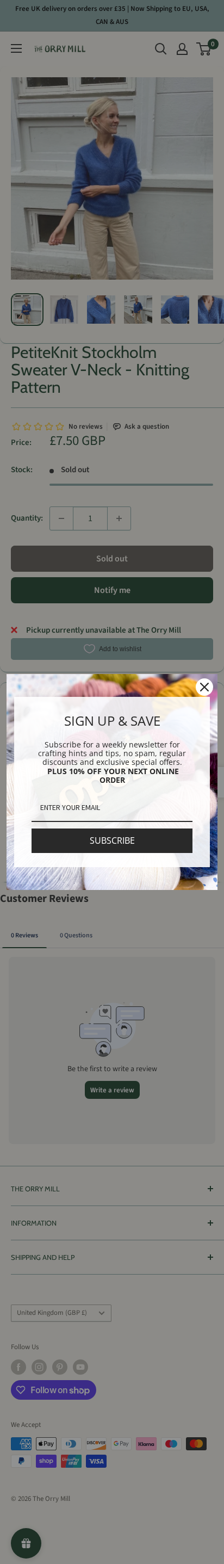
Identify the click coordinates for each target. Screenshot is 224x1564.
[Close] (204, 687)
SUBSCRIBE (112, 840)
